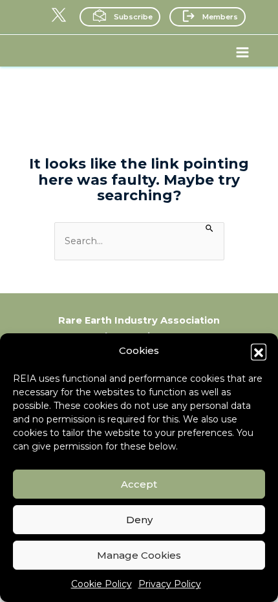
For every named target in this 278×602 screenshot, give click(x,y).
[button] (258, 351)
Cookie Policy (101, 584)
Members (220, 16)
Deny (139, 520)
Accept (139, 484)
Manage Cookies (139, 555)
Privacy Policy (169, 584)
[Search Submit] (210, 227)
